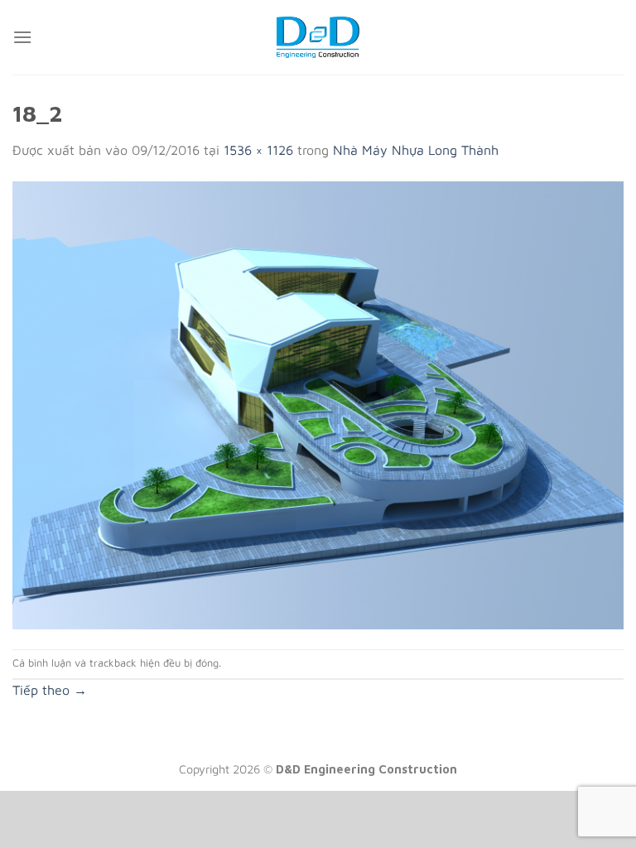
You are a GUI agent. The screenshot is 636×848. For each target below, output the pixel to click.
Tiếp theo (49, 689)
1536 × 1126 (258, 149)
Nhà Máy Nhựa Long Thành (416, 149)
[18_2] (318, 403)
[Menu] (22, 37)
